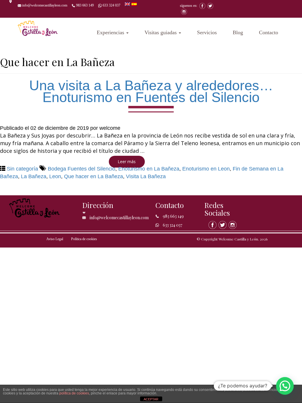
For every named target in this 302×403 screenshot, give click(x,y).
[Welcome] (38, 26)
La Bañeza (33, 176)
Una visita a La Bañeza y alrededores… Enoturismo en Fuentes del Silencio (151, 91)
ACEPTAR (151, 399)
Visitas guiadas (161, 32)
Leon (55, 176)
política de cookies (74, 393)
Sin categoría (22, 169)
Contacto (268, 32)
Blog (238, 32)
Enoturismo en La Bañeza (148, 169)
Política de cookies (84, 239)
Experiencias (111, 32)
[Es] (134, 3)
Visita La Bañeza (146, 176)
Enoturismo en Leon (206, 169)
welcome (109, 128)
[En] (128, 3)
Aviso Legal (54, 239)
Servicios (207, 32)
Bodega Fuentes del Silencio (81, 169)
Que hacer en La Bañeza (93, 176)
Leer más (127, 161)
